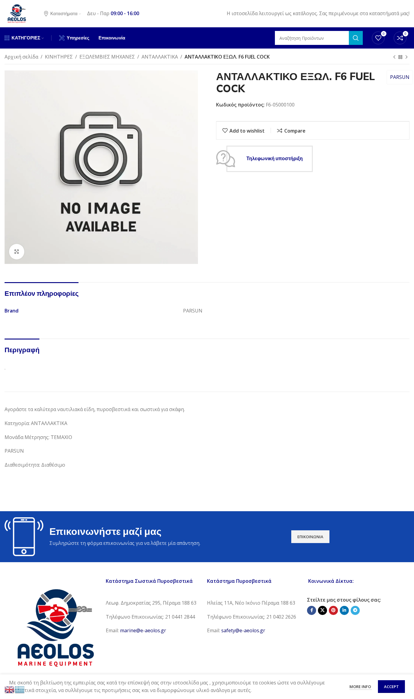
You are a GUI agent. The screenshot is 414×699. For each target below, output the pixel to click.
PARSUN (399, 77)
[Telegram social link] (355, 610)
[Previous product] (394, 57)
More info (360, 686)
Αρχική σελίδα (21, 56)
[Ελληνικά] (20, 689)
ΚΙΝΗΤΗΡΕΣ (59, 56)
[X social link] (322, 610)
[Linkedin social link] (344, 610)
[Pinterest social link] (333, 610)
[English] (10, 689)
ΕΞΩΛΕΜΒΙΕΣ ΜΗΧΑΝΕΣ (107, 56)
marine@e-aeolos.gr (143, 630)
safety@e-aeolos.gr (243, 630)
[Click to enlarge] (16, 251)
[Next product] (406, 57)
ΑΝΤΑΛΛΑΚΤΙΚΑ (160, 56)
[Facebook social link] (311, 610)
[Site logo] (17, 13)
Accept (391, 686)
